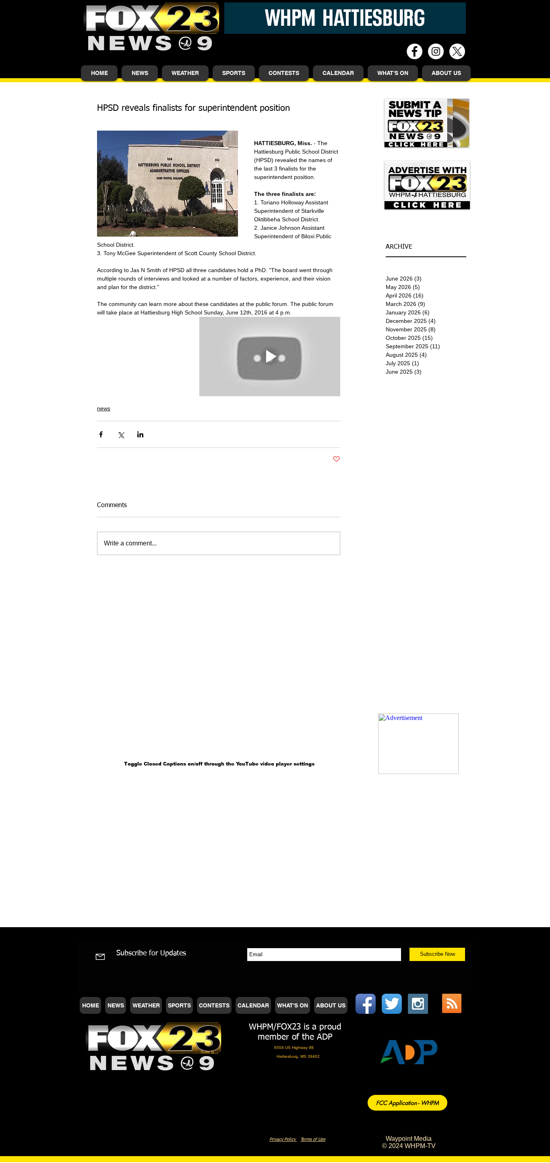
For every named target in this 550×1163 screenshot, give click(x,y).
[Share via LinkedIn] (140, 434)
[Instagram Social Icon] (418, 1004)
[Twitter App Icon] (392, 1004)
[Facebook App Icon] (366, 1004)
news (103, 408)
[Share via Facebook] (101, 434)
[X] (457, 51)
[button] (140, 73)
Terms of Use (312, 1139)
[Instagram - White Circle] (436, 51)
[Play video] (269, 356)
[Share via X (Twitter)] (120, 434)
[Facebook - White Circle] (414, 51)
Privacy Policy (283, 1139)
